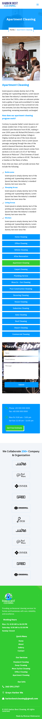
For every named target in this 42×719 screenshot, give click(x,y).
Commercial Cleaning (21, 334)
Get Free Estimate (14, 428)
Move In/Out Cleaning (21, 668)
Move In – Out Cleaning (21, 282)
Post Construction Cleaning (21, 289)
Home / (13, 30)
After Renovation (21, 256)
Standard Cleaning (21, 662)
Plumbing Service (21, 276)
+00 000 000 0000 (22, 408)
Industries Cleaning (21, 308)
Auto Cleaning (21, 315)
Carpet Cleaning (21, 269)
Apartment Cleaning (24, 30)
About (21, 644)
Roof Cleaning (21, 321)
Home (21, 641)
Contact (21, 651)
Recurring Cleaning (21, 295)
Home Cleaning (21, 237)
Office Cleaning (21, 243)
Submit (21, 385)
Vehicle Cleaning (21, 250)
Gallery (21, 647)
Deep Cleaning (21, 665)
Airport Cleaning (21, 328)
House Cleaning (21, 302)
